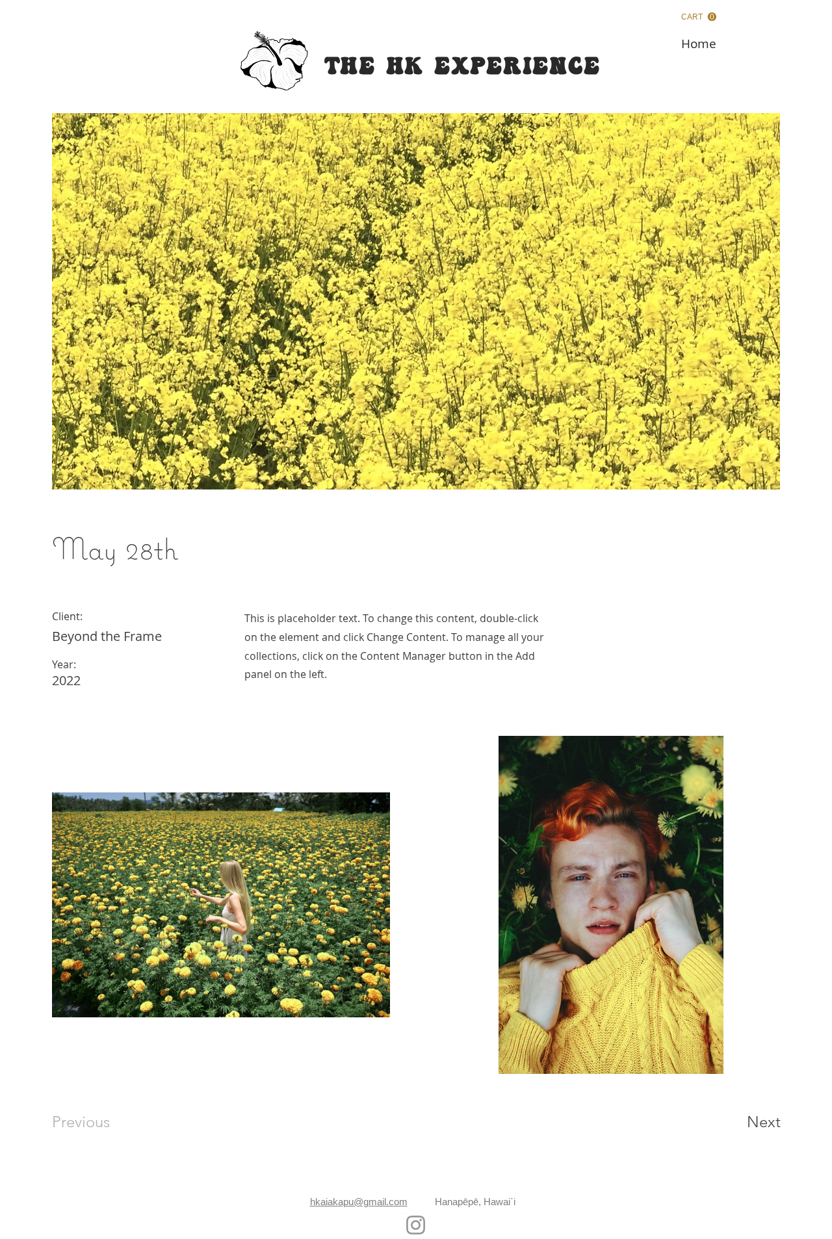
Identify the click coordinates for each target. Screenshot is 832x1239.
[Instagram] (415, 1225)
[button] (698, 16)
